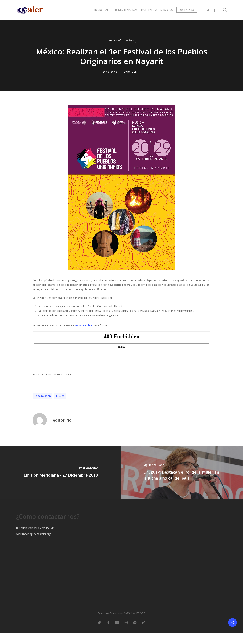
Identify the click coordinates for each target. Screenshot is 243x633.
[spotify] (135, 622)
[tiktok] (143, 622)
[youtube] (117, 622)
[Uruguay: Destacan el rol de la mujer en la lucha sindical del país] (182, 472)
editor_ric (111, 71)
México (60, 395)
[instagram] (126, 622)
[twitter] (208, 10)
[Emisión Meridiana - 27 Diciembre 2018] (61, 472)
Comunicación (42, 395)
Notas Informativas (121, 40)
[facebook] (214, 10)
